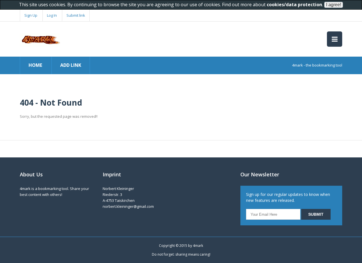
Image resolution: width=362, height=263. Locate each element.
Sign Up (30, 15)
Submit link (75, 15)
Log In (52, 15)
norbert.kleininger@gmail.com (128, 206)
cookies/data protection (294, 4)
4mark (198, 245)
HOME (35, 65)
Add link (70, 65)
